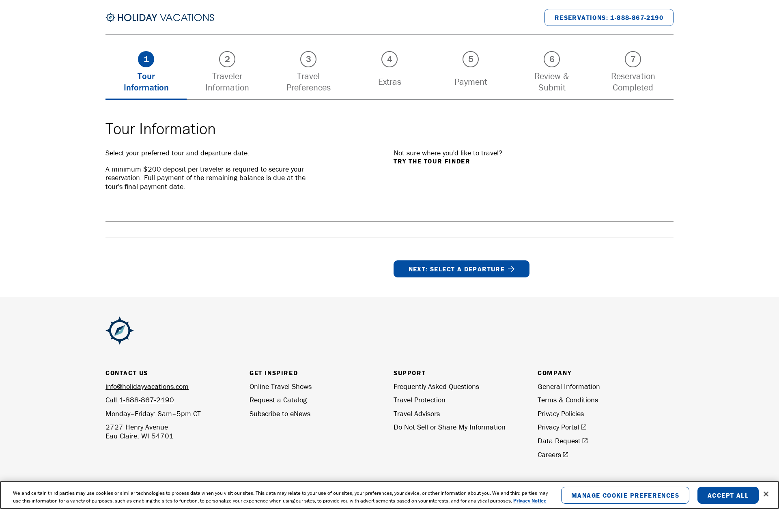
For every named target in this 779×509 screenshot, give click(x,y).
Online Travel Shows (281, 386)
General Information (569, 386)
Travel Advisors (417, 413)
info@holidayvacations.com (147, 386)
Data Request (559, 440)
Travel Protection (419, 399)
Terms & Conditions (568, 399)
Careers (549, 454)
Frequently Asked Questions (436, 386)
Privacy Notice (530, 500)
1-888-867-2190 (146, 399)
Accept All (728, 495)
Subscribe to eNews (280, 413)
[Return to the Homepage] (159, 17)
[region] (389, 495)
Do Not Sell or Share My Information (450, 427)
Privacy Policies (561, 413)
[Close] (766, 494)
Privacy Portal (558, 427)
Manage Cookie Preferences (625, 495)
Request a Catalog (278, 399)
